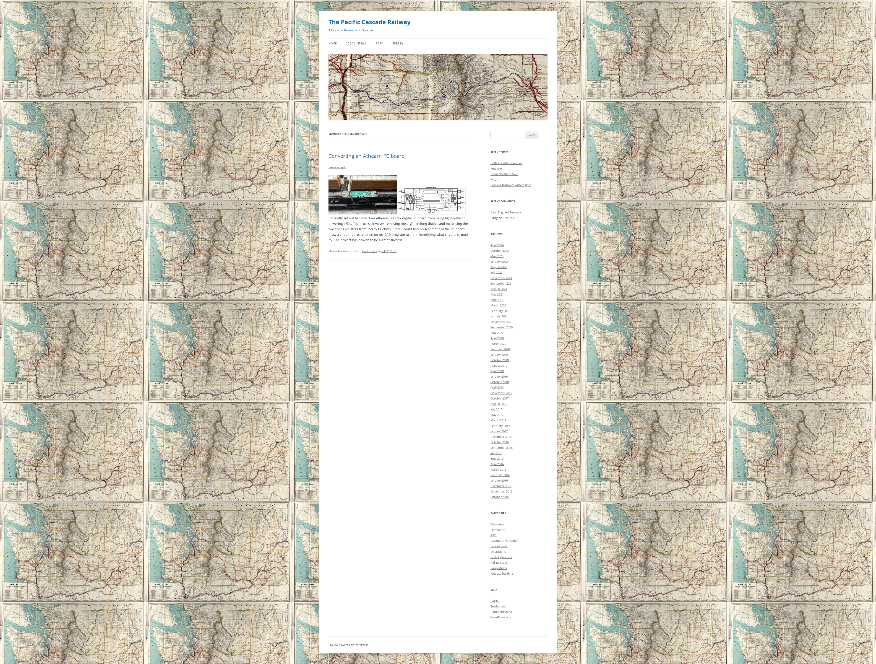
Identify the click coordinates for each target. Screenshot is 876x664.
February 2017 (500, 426)
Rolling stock (499, 562)
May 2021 (496, 294)
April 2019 (497, 371)
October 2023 (499, 251)
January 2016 (499, 480)
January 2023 (499, 261)
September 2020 (501, 327)
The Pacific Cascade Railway (369, 22)
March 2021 (498, 305)
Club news (497, 524)
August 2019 (498, 365)
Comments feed (501, 612)
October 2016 (499, 442)
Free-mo (496, 168)
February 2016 (500, 475)
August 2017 (498, 404)
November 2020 (501, 322)
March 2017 (498, 420)
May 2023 (496, 256)
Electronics (369, 251)
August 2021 (498, 289)
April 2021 (497, 300)
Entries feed (498, 606)
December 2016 (500, 437)
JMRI (493, 535)
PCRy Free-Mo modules (506, 163)
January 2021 (499, 316)
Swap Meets (498, 568)
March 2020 (498, 344)
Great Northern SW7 (504, 174)
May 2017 (496, 415)
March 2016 (498, 469)
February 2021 (500, 311)
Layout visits (499, 546)
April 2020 (497, 338)
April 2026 (497, 245)
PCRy (379, 43)
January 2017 (499, 431)
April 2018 (497, 387)
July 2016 (496, 453)
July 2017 (496, 409)
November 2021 (501, 278)
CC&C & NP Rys (356, 43)
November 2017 (501, 393)
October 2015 (499, 497)
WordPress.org (500, 617)
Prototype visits (501, 557)
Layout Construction (504, 541)
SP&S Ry (398, 43)
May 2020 (496, 333)
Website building (501, 573)
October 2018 (499, 382)
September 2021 (501, 283)
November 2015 (501, 491)
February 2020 (500, 349)
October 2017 (499, 398)
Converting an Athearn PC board (366, 155)
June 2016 (496, 458)
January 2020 (499, 355)
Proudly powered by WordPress (348, 645)
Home (332, 43)
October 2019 (499, 360)
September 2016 (501, 448)
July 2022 (496, 272)
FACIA (494, 179)
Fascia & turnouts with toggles (510, 185)
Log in (494, 601)
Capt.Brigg (497, 212)
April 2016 (497, 464)
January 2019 (499, 376)
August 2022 (498, 267)
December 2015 (500, 486)
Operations (498, 552)
